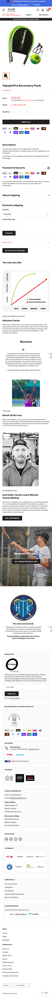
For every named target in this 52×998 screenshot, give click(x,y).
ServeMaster (9, 891)
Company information (10, 976)
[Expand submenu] (3, 10)
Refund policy (7, 242)
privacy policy (15, 698)
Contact (5, 952)
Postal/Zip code (8, 219)
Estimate (9, 233)
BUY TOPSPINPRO (12, 518)
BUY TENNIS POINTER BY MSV (26, 561)
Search (4, 959)
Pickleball (5, 940)
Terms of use (7, 966)
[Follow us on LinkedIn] (20, 839)
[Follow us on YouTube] (15, 839)
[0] (47, 9)
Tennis (4, 933)
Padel (4, 937)
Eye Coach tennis (11, 884)
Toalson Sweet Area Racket (14, 894)
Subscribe (12, 694)
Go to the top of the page (15, 250)
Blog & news (6, 955)
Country (5, 209)
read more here (33, 749)
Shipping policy (8, 962)
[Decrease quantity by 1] (13, 112)
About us (5, 949)
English (6, 985)
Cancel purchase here (10, 972)
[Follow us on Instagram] (11, 839)
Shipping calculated (28, 100)
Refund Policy (7, 969)
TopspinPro (6, 90)
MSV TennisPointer (11, 897)
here (8, 158)
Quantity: (6, 112)
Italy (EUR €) (21, 985)
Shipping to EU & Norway (29, 1)
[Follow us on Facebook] (6, 839)
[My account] (42, 10)
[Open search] (38, 10)
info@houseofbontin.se (17, 798)
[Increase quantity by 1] (26, 112)
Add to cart (26, 122)
